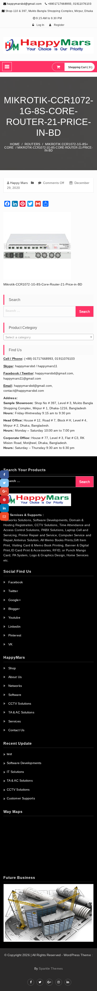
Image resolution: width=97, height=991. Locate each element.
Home (14, 144)
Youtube (14, 617)
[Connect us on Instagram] (58, 982)
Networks (15, 686)
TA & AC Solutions (21, 712)
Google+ (14, 600)
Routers (32, 144)
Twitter (13, 591)
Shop (12, 668)
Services (14, 721)
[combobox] (48, 337)
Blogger (14, 609)
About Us (15, 677)
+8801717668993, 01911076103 (70, 3)
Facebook (15, 582)
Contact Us (16, 730)
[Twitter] (4, 483)
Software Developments (24, 763)
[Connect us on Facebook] (30, 982)
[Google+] (4, 491)
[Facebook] (4, 474)
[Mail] (4, 516)
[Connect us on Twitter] (40, 982)
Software (14, 695)
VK (10, 644)
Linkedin (14, 626)
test (9, 754)
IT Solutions (15, 772)
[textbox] (48, 337)
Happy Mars (19, 183)
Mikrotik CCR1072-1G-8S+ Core (46, 145)
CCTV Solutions (19, 703)
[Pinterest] (4, 500)
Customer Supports (21, 798)
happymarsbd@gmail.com (24, 3)
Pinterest (14, 635)
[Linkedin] (4, 508)
